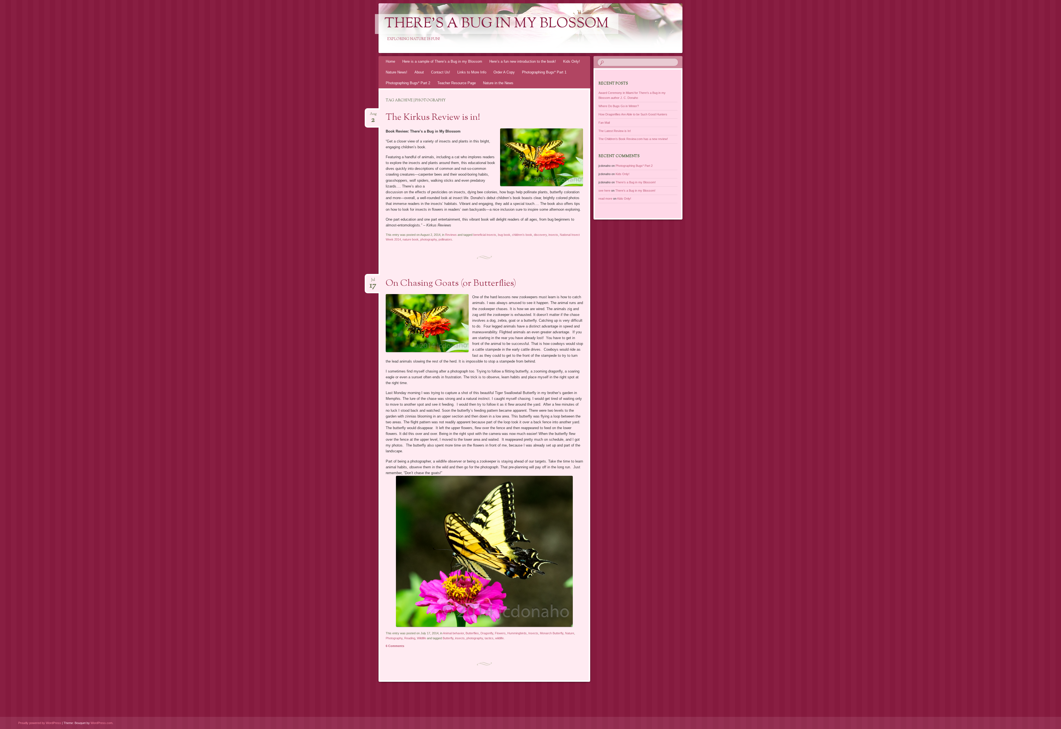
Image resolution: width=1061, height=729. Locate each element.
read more (605, 198)
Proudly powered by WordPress (39, 723)
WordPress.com (101, 723)
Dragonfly (486, 633)
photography (428, 239)
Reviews (451, 234)
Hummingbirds (517, 633)
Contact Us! (440, 72)
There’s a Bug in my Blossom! (636, 182)
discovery (540, 234)
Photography (394, 638)
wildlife (499, 638)
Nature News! (396, 72)
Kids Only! (571, 61)
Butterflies (472, 633)
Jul (373, 282)
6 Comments (395, 646)
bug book (504, 234)
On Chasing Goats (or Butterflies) (451, 283)
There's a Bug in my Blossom (497, 24)
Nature (569, 633)
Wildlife (421, 638)
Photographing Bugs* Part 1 (544, 72)
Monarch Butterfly (551, 633)
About (419, 72)
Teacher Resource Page (456, 83)
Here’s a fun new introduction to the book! (522, 61)
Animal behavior (453, 633)
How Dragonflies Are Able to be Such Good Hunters (632, 114)
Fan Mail (604, 122)
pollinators (445, 239)
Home (390, 61)
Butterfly (448, 638)
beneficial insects (484, 234)
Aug (373, 116)
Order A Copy (504, 72)
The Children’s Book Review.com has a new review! (633, 139)
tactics (489, 638)
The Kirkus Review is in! (433, 117)
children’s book (522, 234)
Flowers (500, 633)
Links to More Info (471, 72)
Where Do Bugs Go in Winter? (618, 106)
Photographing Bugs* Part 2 (408, 83)
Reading (409, 638)
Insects (533, 633)
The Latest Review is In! (614, 131)
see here (604, 190)
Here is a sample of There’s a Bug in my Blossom (442, 61)
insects (553, 234)
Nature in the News (498, 83)
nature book (411, 239)
